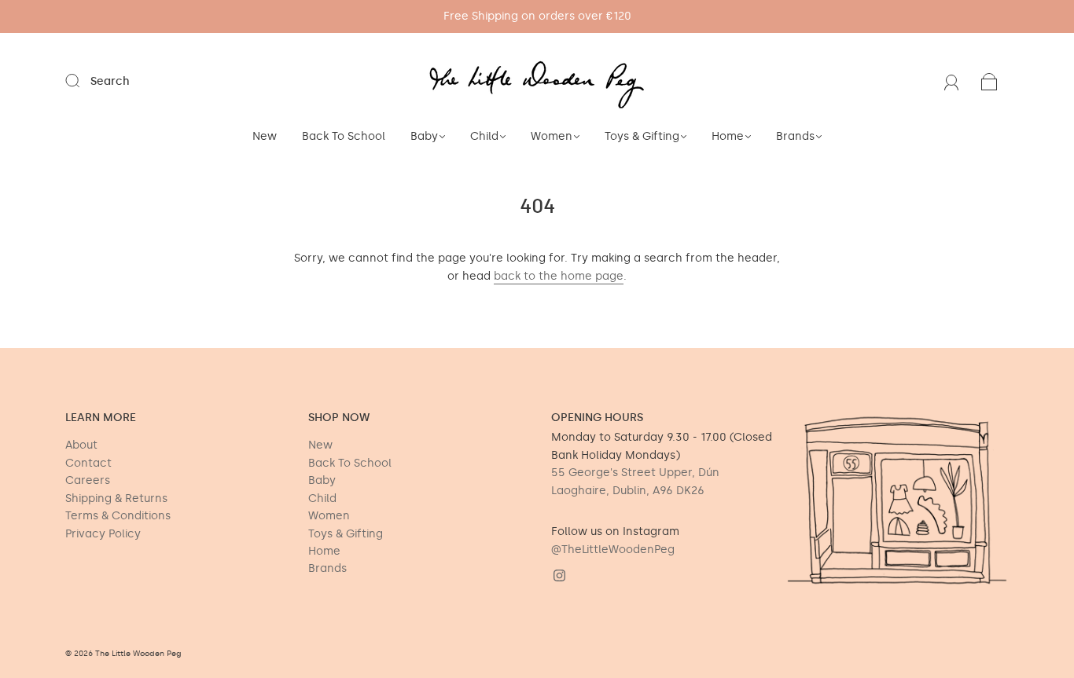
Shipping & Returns (116, 498)
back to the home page (558, 276)
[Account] (951, 81)
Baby (424, 136)
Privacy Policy (103, 534)
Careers (87, 480)
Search (110, 81)
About (81, 445)
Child (484, 136)
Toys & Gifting (642, 136)
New (264, 136)
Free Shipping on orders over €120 (537, 16)
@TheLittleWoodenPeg (613, 549)
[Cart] (989, 81)
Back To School (343, 136)
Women (551, 136)
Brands (795, 136)
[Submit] (82, 81)
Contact (88, 463)
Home (728, 136)
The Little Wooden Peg (138, 653)
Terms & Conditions (118, 515)
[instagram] (559, 576)
